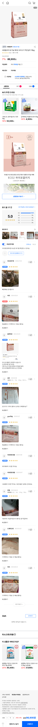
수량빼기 (7, 717)
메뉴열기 (34, 262)
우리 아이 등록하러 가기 (16, 253)
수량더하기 (13, 717)
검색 (29, 3)
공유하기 (35, 47)
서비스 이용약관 (6, 694)
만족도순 (28, 244)
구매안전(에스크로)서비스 (8, 713)
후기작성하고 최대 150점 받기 (26, 207)
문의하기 (30, 616)
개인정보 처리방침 (16, 694)
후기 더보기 (18, 604)
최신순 (34, 244)
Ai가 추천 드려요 (8, 92)
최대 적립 (16, 64)
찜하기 (17, 99)
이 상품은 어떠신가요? (10, 642)
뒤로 (3, 3)
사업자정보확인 (24, 702)
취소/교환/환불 (8, 634)
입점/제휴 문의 (25, 694)
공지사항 (4, 697)
